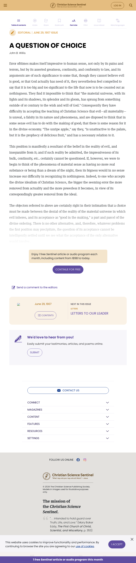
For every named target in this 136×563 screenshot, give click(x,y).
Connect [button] (33, 402)
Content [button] (33, 417)
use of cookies (85, 546)
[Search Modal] (131, 5)
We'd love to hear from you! (50, 337)
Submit (34, 352)
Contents (47, 315)
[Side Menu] (5, 5)
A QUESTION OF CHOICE (47, 45)
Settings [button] (33, 438)
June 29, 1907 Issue (46, 33)
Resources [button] (34, 431)
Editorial (24, 33)
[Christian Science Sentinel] (68, 5)
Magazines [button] (34, 410)
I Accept (117, 544)
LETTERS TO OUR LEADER (89, 313)
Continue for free (68, 269)
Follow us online (61, 459)
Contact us (71, 390)
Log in (117, 5)
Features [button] (33, 424)
